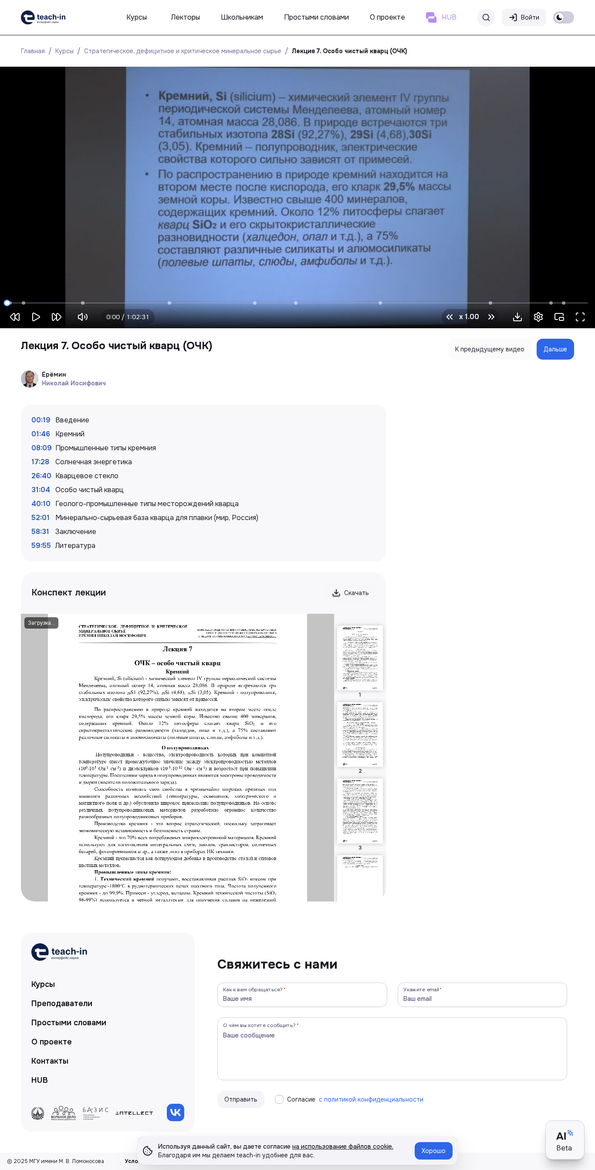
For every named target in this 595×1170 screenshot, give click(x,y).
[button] (517, 317)
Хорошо (434, 1151)
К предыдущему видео (489, 349)
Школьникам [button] (242, 17)
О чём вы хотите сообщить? (259, 1025)
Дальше (555, 349)
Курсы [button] (136, 17)
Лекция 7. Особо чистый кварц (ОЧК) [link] (349, 51)
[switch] (563, 17)
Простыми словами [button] (316, 17)
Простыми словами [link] (68, 1022)
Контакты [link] (49, 1061)
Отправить (240, 1099)
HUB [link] (39, 1080)
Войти (530, 17)
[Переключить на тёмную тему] (563, 17)
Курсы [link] (43, 984)
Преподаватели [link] (61, 1003)
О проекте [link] (51, 1042)
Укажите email (421, 989)
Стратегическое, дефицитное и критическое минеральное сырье (182, 51)
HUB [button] (449, 17)
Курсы (64, 51)
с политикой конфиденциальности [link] (371, 1099)
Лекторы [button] (185, 17)
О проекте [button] (387, 17)
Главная (33, 51)
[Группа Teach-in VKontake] (175, 1112)
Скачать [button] (356, 593)
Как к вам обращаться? (253, 989)
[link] (43, 17)
